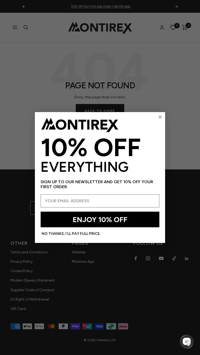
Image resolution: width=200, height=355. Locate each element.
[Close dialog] (160, 117)
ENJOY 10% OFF (100, 219)
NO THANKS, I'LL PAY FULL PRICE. (71, 233)
